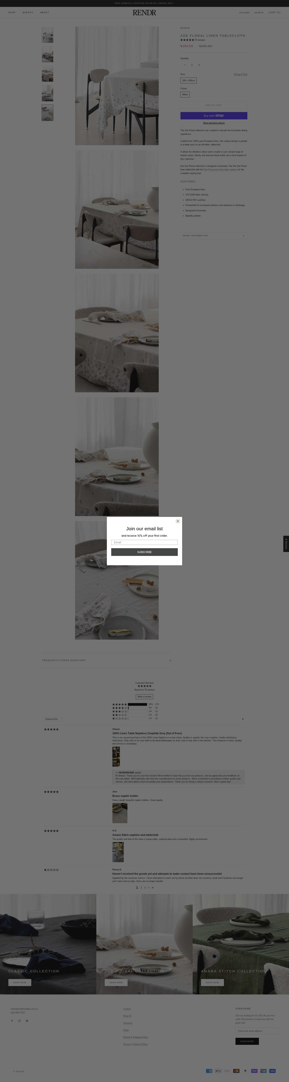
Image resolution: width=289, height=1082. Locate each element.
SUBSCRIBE (144, 552)
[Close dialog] (178, 521)
